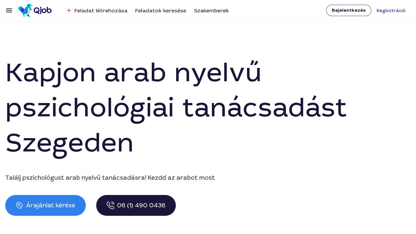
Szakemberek (211, 10)
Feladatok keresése (160, 10)
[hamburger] (9, 10)
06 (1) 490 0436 (141, 205)
